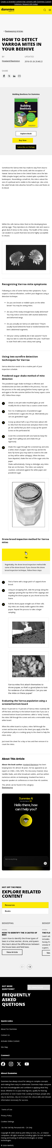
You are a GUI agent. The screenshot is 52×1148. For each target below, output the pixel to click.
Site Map (4, 1047)
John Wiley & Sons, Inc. (31, 1133)
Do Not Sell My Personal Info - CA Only (16, 1127)
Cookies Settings (7, 1121)
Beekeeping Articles (14, 31)
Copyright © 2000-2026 (10, 1133)
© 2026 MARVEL (7, 1145)
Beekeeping (7, 787)
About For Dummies (9, 1029)
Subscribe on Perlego (26, 147)
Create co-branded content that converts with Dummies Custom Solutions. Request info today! (26, 2)
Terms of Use (6, 1109)
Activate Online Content (10, 1041)
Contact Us (5, 1035)
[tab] (25, 905)
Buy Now (22, 140)
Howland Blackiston (11, 61)
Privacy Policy (6, 1115)
